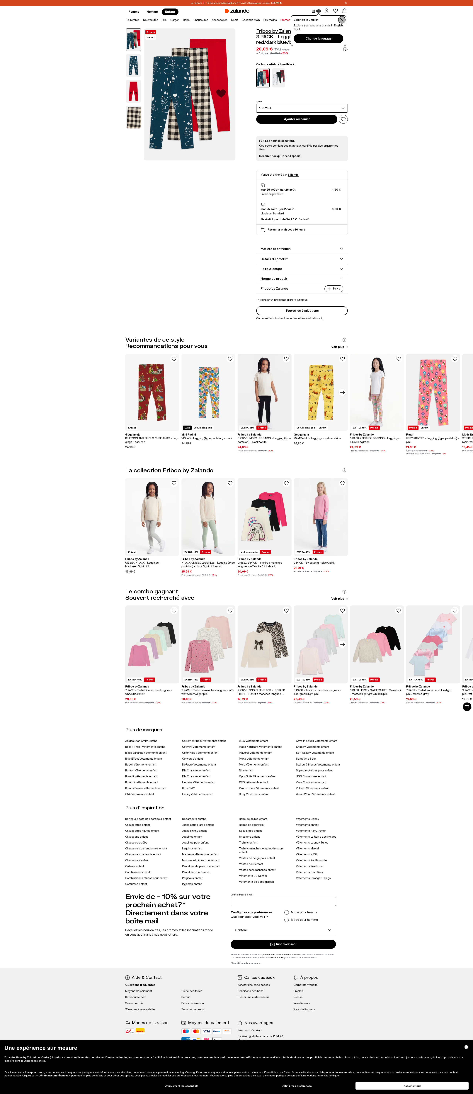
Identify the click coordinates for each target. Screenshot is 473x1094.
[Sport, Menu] (239, 20)
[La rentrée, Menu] (140, 20)
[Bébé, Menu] (191, 20)
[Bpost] (129, 1031)
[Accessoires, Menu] (228, 20)
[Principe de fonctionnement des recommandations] (344, 340)
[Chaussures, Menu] (209, 20)
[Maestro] (185, 1031)
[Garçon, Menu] (180, 20)
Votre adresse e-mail (242, 894)
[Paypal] (216, 1031)
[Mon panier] (344, 11)
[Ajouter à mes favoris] (343, 119)
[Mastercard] (196, 1031)
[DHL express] (140, 1031)
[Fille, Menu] (168, 20)
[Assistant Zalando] (467, 706)
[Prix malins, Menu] (278, 20)
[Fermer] (346, 3)
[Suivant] (342, 392)
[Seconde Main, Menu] (261, 20)
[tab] (133, 39)
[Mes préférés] (335, 11)
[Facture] (227, 1031)
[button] (280, 156)
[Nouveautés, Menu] (159, 20)
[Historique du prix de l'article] (345, 49)
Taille (259, 101)
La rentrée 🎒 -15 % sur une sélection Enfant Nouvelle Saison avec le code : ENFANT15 (236, 2)
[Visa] (206, 1031)
